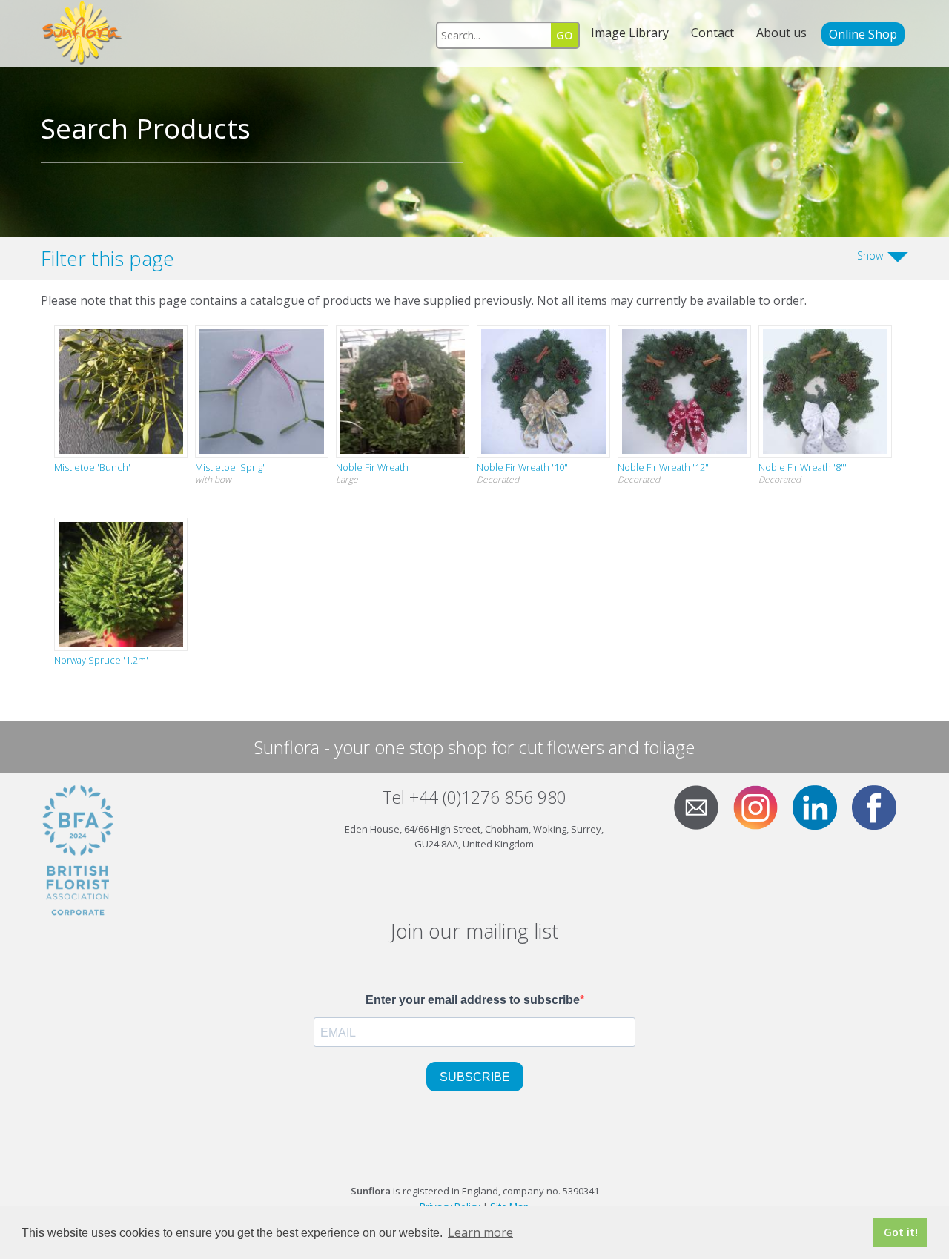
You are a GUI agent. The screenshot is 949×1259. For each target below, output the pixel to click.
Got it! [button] (901, 1232)
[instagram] (761, 807)
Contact (712, 32)
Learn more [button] (480, 1232)
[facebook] (880, 807)
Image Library (630, 32)
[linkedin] (821, 807)
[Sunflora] (83, 33)
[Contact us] (702, 807)
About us (781, 32)
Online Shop (863, 34)
